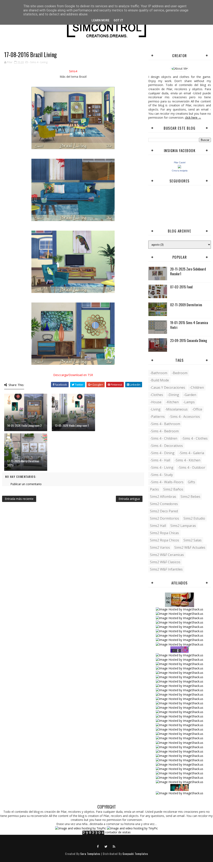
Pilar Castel (179, 162)
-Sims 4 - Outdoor (191, 467)
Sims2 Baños (173, 489)
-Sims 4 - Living (38, 62)
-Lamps (189, 402)
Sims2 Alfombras (163, 496)
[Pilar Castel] (179, 166)
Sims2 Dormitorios (164, 518)
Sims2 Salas (192, 540)
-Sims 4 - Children (163, 438)
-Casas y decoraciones (167, 387)
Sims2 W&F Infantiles (166, 569)
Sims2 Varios (160, 547)
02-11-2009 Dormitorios (186, 304)
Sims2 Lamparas (183, 525)
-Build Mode (159, 380)
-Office (197, 409)
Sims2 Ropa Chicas (164, 533)
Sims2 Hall (158, 525)
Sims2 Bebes (190, 496)
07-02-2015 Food (181, 286)
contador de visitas (118, 832)
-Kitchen (172, 402)
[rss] (114, 846)
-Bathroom (158, 373)
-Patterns (157, 416)
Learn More (100, 20)
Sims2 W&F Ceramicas (167, 554)
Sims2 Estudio (194, 518)
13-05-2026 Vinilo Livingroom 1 (72, 425)
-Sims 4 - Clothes (195, 438)
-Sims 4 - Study (161, 474)
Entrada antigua (129, 499)
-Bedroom (179, 373)
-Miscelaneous (176, 409)
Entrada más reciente (19, 499)
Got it (118, 20)
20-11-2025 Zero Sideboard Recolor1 (188, 271)
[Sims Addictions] (179, 787)
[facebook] (98, 846)
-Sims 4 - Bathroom (165, 424)
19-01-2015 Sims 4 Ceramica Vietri (189, 325)
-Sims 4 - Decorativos (166, 445)
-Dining (173, 394)
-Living (155, 409)
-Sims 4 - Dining (162, 453)
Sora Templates (90, 853)
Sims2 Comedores (164, 504)
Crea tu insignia (179, 170)
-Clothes (156, 394)
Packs (154, 489)
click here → (193, 117)
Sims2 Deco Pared (164, 511)
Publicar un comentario (26, 484)
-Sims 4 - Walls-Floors (166, 482)
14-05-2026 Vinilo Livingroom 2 (24, 425)
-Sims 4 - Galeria (191, 453)
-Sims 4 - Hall (160, 460)
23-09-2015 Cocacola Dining (188, 340)
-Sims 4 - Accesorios (184, 416)
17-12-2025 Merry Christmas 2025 (23, 463)
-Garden (189, 394)
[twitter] (106, 846)
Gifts (191, 482)
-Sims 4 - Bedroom (164, 431)
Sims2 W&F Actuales (189, 547)
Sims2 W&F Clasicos (165, 562)
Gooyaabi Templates (135, 853)
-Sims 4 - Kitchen (187, 460)
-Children (196, 387)
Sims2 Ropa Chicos (164, 540)
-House (155, 402)
